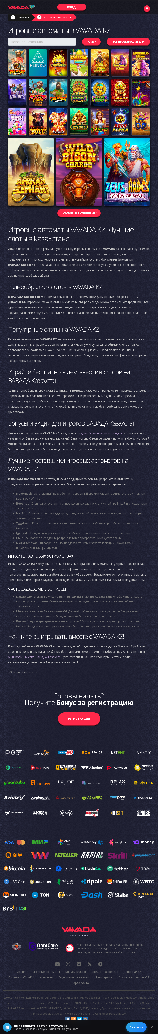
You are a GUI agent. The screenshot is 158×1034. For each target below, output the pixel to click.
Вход (71, 7)
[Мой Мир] (85, 1019)
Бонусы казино (75, 972)
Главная (23, 17)
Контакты (46, 977)
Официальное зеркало (74, 977)
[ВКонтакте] (67, 1019)
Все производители (128, 41)
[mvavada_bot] (100, 964)
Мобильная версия (104, 972)
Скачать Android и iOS (134, 977)
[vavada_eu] (89, 964)
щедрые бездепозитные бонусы (99, 433)
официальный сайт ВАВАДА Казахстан (35, 657)
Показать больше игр (79, 212)
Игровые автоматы (57, 17)
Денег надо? (132, 972)
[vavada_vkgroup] (79, 964)
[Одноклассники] (73, 1019)
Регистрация (79, 719)
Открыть (136, 1027)
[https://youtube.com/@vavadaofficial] (57, 964)
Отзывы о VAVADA (21, 977)
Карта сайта (80, 983)
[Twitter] (79, 1019)
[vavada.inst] (68, 964)
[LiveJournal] (91, 1019)
